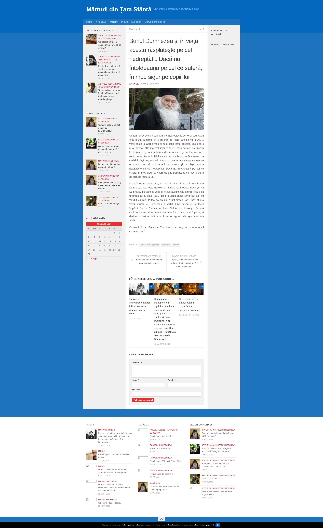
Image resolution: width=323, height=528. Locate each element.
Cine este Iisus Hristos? (109, 503)
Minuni (124, 22)
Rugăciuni (136, 22)
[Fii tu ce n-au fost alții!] (91, 201)
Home (89, 22)
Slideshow (103, 122)
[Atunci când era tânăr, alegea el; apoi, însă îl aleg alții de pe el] (91, 143)
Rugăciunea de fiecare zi (161, 474)
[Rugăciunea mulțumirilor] (143, 434)
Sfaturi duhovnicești (155, 22)
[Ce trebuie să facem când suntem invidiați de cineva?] (91, 39)
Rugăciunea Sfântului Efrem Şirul (165, 461)
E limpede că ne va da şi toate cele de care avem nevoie (110, 185)
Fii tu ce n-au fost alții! (108, 203)
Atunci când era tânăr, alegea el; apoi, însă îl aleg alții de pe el (108, 149)
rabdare (176, 245)
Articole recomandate (109, 36)
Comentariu (137, 362)
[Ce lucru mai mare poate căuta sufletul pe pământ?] (143, 487)
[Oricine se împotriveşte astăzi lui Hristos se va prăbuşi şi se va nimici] (141, 289)
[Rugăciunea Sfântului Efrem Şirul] (143, 461)
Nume (135, 380)
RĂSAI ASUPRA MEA (160, 448)
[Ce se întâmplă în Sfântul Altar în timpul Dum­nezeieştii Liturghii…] (191, 289)
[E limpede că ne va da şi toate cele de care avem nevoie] (91, 180)
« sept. (94, 258)
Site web (136, 390)
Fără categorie (157, 430)
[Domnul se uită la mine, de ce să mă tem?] (91, 165)
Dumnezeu (166, 245)
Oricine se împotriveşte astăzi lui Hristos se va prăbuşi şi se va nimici (139, 306)
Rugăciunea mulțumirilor (161, 436)
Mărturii (114, 22)
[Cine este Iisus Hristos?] (91, 503)
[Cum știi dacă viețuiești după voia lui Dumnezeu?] (91, 122)
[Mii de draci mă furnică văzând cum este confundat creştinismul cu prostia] (91, 60)
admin (136, 84)
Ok (218, 525)
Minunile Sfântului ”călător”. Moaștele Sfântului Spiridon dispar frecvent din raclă (114, 488)
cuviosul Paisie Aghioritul (149, 245)
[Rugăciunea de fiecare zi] (143, 474)
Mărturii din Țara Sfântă (118, 9)
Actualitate (101, 22)
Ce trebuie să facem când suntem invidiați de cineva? (109, 45)
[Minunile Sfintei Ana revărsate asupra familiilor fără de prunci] (91, 470)
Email (171, 380)
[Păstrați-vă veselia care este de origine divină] (195, 492)
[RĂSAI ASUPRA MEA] (143, 449)
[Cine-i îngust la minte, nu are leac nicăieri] (91, 455)
